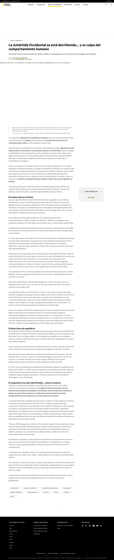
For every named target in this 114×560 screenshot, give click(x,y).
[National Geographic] (3, 4)
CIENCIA (66, 492)
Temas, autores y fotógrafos (40, 525)
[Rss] (101, 526)
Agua (56, 492)
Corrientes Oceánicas (50, 488)
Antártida (14, 488)
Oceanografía (33, 492)
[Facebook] (83, 526)
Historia (11, 534)
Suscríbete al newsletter (11, 1)
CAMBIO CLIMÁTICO (30, 488)
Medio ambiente (13, 531)
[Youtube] (97, 526)
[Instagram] (90, 526)
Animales (11, 525)
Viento (46, 492)
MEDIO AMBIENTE (16, 40)
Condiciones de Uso (40, 553)
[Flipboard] (93, 526)
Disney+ (109, 1)
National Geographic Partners (41, 528)
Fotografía (11, 542)
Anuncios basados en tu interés (68, 553)
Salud (10, 528)
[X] (86, 526)
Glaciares (67, 488)
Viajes (10, 539)
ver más (91, 197)
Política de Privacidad (53, 553)
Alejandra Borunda (20, 58)
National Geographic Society (40, 531)
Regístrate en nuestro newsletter (65, 525)
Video (10, 548)
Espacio (11, 545)
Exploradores (37, 534)
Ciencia (11, 536)
